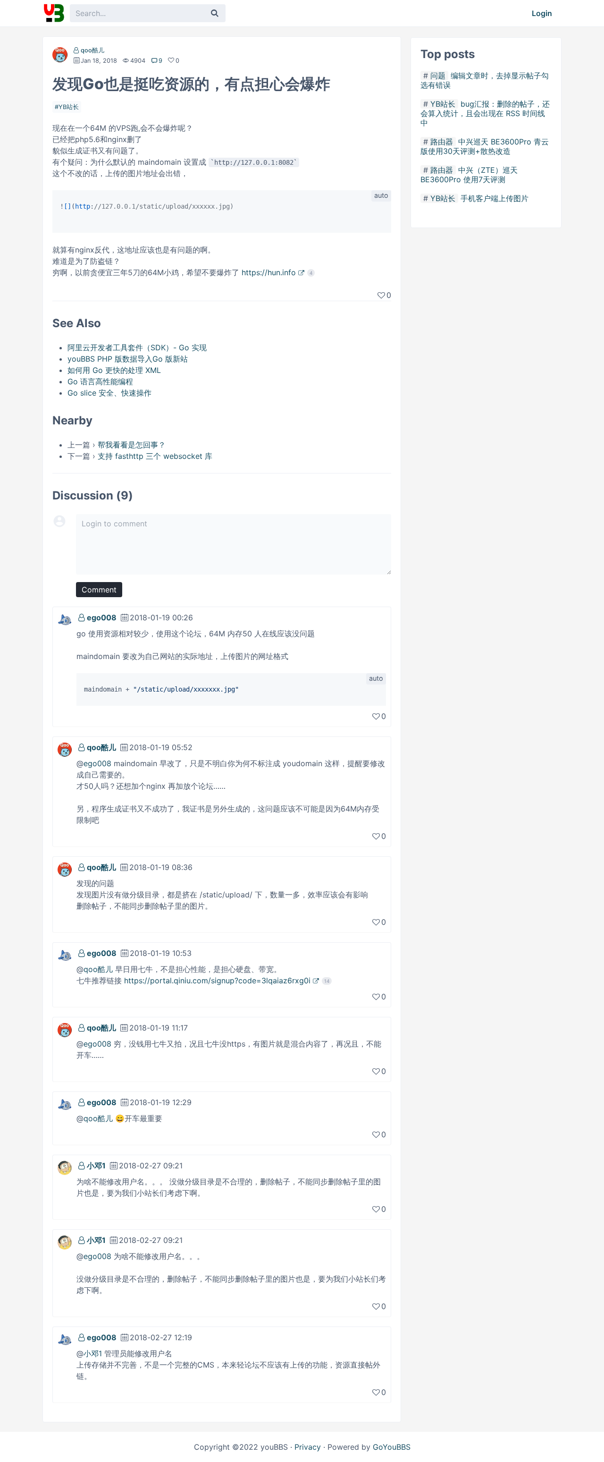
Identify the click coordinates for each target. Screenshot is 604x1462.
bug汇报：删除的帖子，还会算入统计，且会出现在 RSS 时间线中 (485, 113)
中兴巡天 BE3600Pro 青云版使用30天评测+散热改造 (484, 146)
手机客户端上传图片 (494, 198)
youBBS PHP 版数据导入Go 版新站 (127, 358)
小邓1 (96, 1165)
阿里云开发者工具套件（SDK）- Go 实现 (137, 347)
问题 (437, 75)
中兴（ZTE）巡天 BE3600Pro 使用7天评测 (469, 174)
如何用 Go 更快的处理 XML (114, 370)
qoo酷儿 (92, 50)
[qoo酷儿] (59, 56)
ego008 (102, 617)
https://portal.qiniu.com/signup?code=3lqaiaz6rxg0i (217, 980)
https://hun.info (269, 272)
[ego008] (65, 619)
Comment (99, 589)
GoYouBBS (392, 1447)
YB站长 (69, 106)
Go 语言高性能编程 (100, 381)
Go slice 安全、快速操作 (109, 392)
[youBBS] (53, 13)
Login (542, 13)
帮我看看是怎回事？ (132, 444)
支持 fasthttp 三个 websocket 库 (155, 456)
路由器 (441, 141)
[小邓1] (65, 1167)
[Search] (215, 13)
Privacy (307, 1447)
